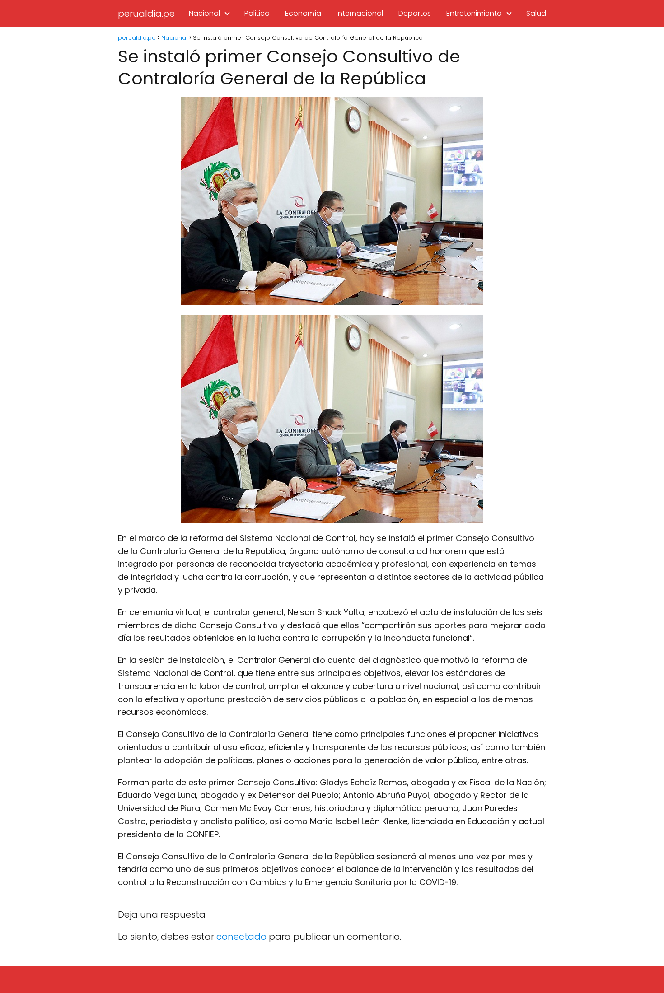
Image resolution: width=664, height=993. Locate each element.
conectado (241, 936)
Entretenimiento (474, 13)
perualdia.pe (146, 13)
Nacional (204, 13)
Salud (536, 13)
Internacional (360, 13)
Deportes (414, 13)
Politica (257, 13)
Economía (303, 13)
